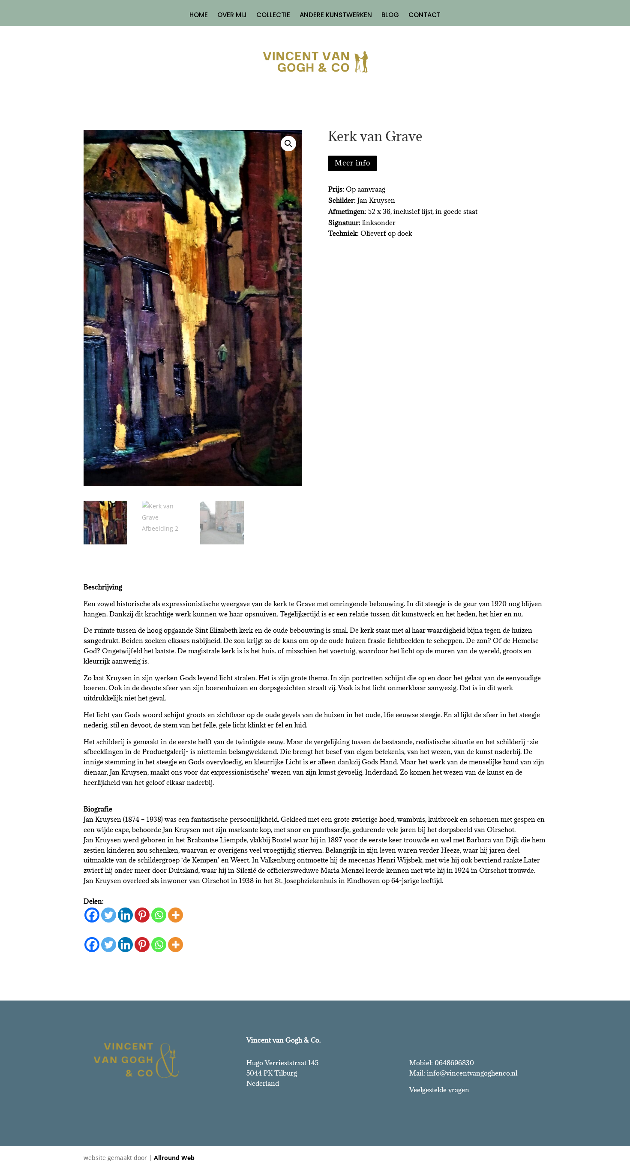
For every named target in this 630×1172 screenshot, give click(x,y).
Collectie (273, 15)
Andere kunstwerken (336, 15)
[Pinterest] (142, 915)
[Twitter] (108, 915)
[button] (288, 143)
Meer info (352, 163)
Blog (390, 15)
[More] (175, 915)
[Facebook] (91, 915)
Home (198, 15)
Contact (424, 15)
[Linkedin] (125, 915)
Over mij (232, 15)
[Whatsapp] (158, 915)
